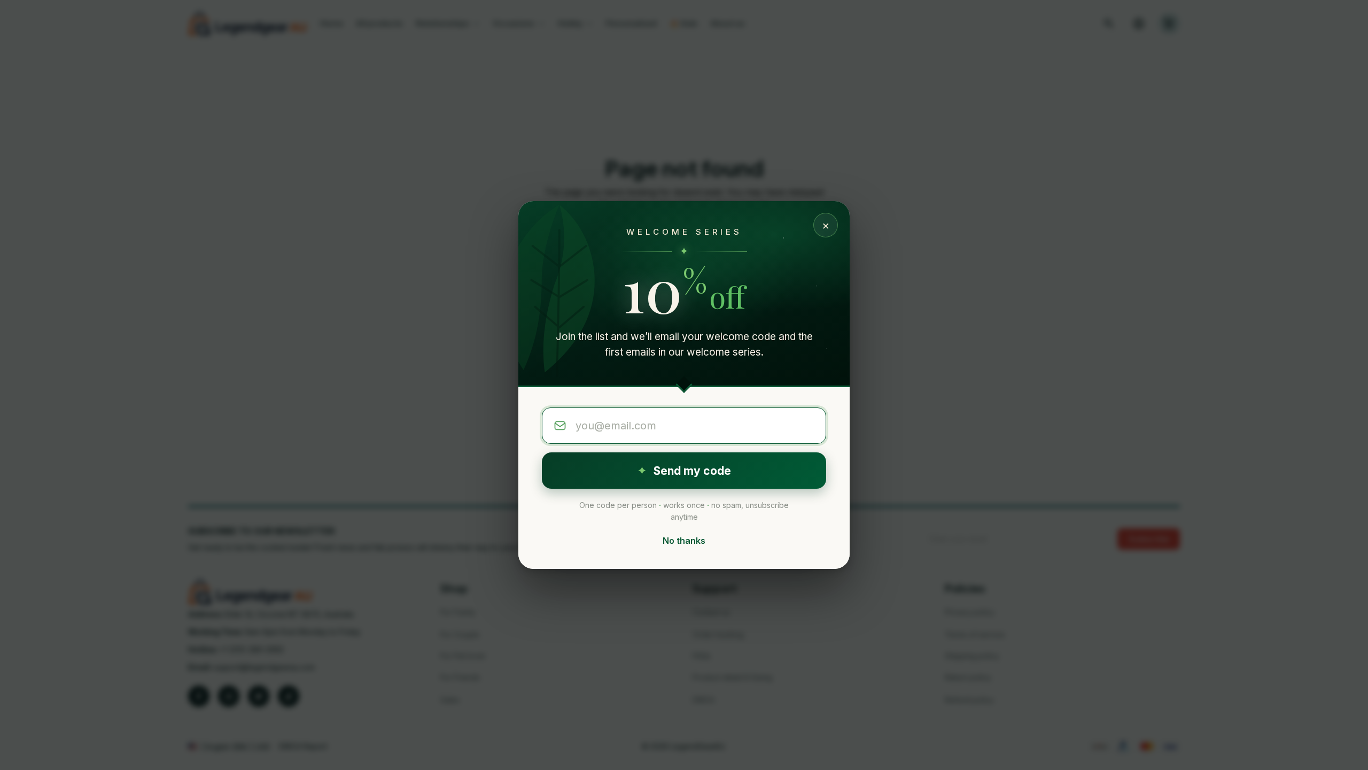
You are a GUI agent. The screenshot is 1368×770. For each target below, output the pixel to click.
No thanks (684, 540)
